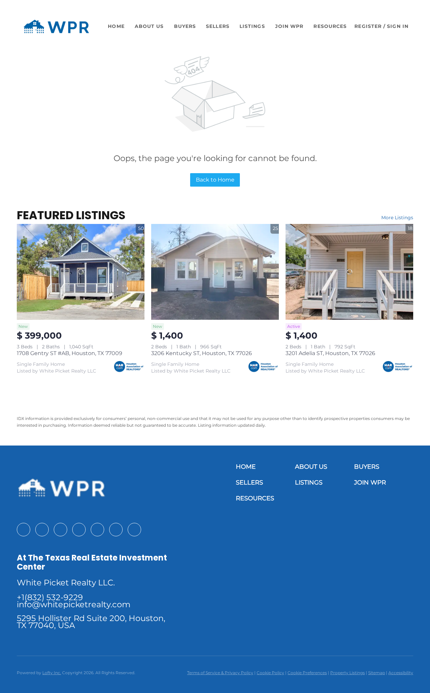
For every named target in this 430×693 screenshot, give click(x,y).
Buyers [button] (185, 26)
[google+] (134, 529)
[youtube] (97, 529)
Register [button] (368, 26)
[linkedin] (42, 529)
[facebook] (23, 529)
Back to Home (215, 180)
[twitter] (60, 529)
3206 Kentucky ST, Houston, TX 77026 (201, 353)
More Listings (397, 218)
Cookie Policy (270, 672)
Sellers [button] (217, 26)
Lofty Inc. (51, 672)
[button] (56, 26)
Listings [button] (252, 26)
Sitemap (376, 672)
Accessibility (400, 672)
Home (116, 26)
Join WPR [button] (289, 26)
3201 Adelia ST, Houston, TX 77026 (330, 353)
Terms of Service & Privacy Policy (220, 672)
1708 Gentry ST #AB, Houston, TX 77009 (69, 353)
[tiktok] (116, 529)
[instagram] (79, 529)
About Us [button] (149, 26)
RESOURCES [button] (330, 26)
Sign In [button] (397, 26)
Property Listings (347, 672)
